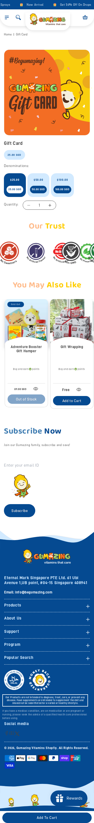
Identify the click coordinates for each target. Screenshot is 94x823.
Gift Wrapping (72, 347)
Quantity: (11, 204)
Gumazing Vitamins (31, 748)
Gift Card (21, 34)
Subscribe (19, 510)
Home (8, 34)
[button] (7, 17)
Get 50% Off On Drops (74, 4)
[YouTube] (11, 733)
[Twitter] (17, 734)
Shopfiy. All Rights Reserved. (67, 748)
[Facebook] (6, 733)
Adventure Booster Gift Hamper (26, 349)
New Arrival (33, 4)
